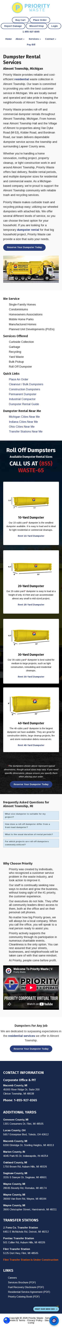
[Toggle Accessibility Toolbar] (6, 1320)
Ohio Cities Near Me (21, 426)
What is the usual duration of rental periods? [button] (29, 834)
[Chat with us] (54, 1320)
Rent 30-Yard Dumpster (31, 676)
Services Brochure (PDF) (22, 1282)
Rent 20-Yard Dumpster (31, 604)
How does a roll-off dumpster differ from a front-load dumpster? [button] (27, 825)
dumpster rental (28, 229)
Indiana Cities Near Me (23, 421)
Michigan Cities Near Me (24, 416)
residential (21, 79)
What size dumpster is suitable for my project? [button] (25, 815)
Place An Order (18, 379)
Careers (12, 1277)
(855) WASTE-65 (35, 467)
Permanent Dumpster (22, 394)
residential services (21, 1035)
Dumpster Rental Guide (24, 404)
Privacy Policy (35, 1320)
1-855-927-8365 (25, 1100)
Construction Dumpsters (24, 389)
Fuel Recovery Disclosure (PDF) (26, 1287)
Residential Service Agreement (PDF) (29, 1292)
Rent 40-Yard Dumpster (31, 745)
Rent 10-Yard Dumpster (31, 536)
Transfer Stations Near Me (25, 431)
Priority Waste (31, 7)
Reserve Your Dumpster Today (24, 247)
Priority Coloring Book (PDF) (24, 1296)
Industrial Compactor (22, 399)
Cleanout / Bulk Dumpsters (26, 384)
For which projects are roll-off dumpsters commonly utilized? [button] (27, 843)
